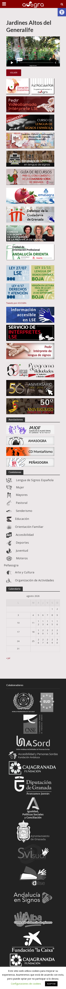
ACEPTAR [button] (51, 983)
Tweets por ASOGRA (16, 303)
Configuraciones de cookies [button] (26, 983)
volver (13, 72)
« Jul (8, 658)
